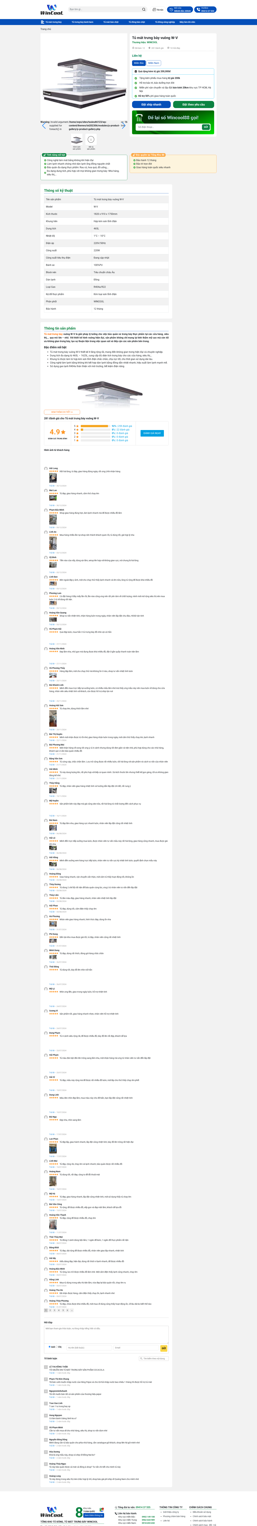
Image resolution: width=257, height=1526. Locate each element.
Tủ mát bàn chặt (111, 22)
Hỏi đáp (175, 48)
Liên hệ (166, 1514)
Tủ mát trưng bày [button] (54, 22)
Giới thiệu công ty (171, 1506)
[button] (62, 412)
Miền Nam (153, 63)
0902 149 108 (148, 1510)
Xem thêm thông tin (94, 1509)
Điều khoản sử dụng (202, 1506)
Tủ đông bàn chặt (137, 22)
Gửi (206, 127)
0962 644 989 (148, 1513)
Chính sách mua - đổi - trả (204, 1519)
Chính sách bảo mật (202, 1510)
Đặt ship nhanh (151, 104)
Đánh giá (157, 48)
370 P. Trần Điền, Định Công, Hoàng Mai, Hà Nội (69, 1520)
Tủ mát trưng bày (53, 334)
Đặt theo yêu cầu (193, 104)
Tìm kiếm (141, 1352)
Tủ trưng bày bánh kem (82, 22)
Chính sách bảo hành (202, 1514)
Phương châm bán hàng (174, 1510)
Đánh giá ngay (152, 433)
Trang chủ (45, 29)
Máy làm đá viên (187, 22)
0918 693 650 (148, 1517)
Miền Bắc (139, 63)
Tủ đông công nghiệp (165, 22)
